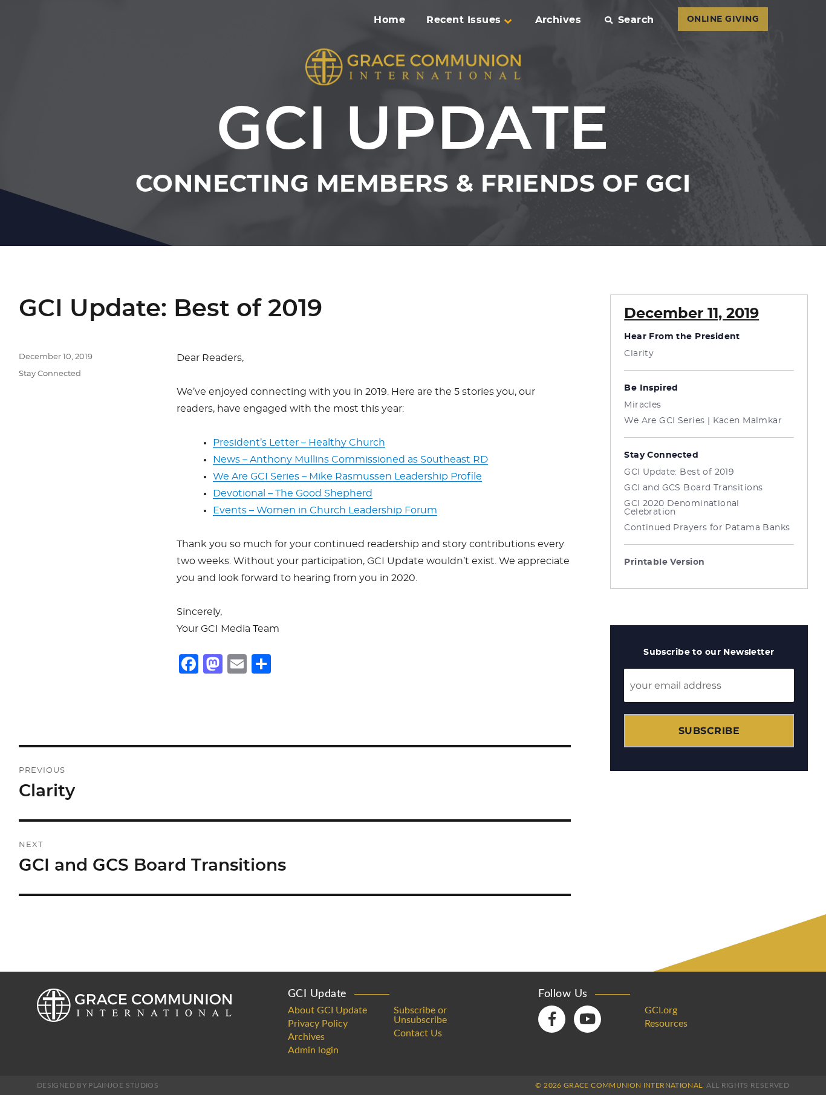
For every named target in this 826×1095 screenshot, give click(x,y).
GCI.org (661, 1010)
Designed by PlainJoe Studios (97, 1085)
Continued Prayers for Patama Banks (707, 528)
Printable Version (664, 562)
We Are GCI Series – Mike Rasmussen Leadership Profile (347, 476)
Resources (666, 1023)
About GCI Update (327, 1010)
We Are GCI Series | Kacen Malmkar (703, 421)
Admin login (313, 1050)
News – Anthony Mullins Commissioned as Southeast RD (350, 459)
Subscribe (709, 730)
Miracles (642, 405)
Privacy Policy (318, 1023)
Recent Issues (463, 20)
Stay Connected (50, 374)
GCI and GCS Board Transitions (693, 488)
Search (636, 20)
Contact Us (418, 1033)
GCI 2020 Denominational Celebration (682, 507)
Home (389, 20)
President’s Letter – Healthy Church (299, 442)
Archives (558, 20)
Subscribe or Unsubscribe (420, 1015)
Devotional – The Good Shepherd (292, 493)
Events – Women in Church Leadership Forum (325, 510)
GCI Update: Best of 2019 (679, 472)
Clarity (639, 353)
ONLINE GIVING (723, 19)
